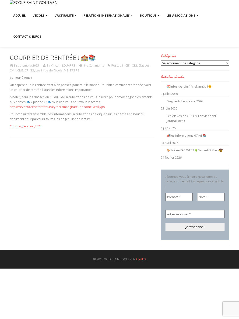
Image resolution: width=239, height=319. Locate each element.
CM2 (20, 70)
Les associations (181, 15)
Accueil (19, 15)
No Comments (94, 65)
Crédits (141, 259)
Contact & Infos (27, 36)
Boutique (148, 15)
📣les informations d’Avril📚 (186, 135)
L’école (39, 15)
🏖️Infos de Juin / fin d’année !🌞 (189, 86)
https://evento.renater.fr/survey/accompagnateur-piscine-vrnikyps (57, 107)
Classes (144, 65)
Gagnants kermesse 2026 (185, 101)
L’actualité (64, 15)
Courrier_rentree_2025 (26, 126)
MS (66, 70)
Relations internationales (107, 15)
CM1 (13, 70)
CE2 (134, 65)
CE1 (127, 65)
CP (26, 70)
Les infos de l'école (49, 70)
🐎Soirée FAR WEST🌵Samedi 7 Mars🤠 (195, 150)
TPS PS (75, 70)
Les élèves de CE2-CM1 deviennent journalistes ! (191, 118)
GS (32, 70)
